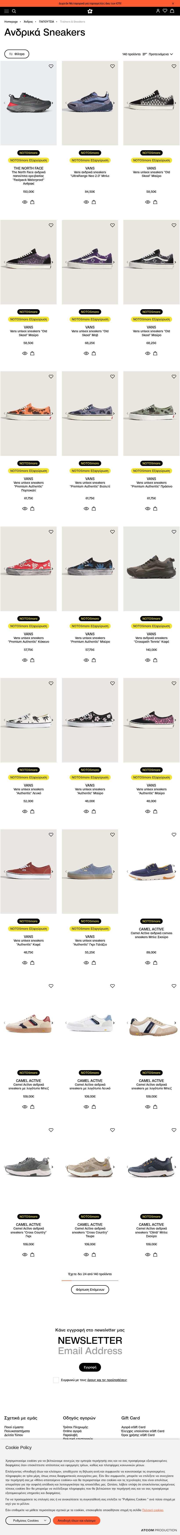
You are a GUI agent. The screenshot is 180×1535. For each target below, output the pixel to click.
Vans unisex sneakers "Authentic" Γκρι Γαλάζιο (90, 942)
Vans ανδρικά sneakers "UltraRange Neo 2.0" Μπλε (90, 174)
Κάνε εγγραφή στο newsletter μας (90, 1330)
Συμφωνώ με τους (94, 1380)
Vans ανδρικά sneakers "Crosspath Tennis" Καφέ (151, 640)
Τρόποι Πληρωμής (75, 1427)
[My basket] (172, 10)
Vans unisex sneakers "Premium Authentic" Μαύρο (90, 640)
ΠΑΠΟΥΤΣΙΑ (46, 21)
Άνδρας (28, 21)
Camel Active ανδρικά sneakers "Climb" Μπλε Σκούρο (151, 1232)
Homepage (11, 21)
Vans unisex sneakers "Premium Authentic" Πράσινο (151, 485)
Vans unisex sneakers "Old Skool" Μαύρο (151, 174)
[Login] (158, 10)
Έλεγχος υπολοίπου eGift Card (142, 1431)
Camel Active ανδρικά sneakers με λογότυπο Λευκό (90, 1087)
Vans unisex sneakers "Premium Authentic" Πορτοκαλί (29, 486)
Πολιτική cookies (153, 1510)
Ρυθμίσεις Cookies (26, 1520)
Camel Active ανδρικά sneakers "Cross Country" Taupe (90, 1232)
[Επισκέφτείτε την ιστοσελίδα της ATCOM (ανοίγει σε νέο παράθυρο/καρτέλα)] (159, 1530)
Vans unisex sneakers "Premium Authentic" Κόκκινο (28, 640)
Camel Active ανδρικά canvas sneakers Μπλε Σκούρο (151, 935)
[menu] (7, 11)
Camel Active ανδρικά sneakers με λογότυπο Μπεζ (29, 1087)
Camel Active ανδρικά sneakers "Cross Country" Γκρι (29, 1232)
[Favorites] (165, 10)
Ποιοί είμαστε (14, 1427)
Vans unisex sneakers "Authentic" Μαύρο (90, 791)
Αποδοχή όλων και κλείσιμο (76, 1520)
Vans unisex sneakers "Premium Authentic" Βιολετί (90, 485)
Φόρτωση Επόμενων (90, 1290)
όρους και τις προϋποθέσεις (107, 1380)
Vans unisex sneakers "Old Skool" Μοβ (90, 333)
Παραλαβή (70, 1435)
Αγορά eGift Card (133, 1427)
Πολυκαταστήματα (17, 1431)
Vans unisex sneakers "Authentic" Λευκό (29, 791)
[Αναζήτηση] (14, 11)
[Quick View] (25, 202)
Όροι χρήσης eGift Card (138, 1435)
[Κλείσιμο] (173, 3)
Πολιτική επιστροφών (78, 1439)
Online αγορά (72, 1431)
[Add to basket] (32, 202)
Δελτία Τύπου (13, 1435)
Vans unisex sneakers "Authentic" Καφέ (29, 942)
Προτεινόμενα (159, 54)
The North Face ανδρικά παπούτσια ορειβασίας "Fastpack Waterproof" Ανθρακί (28, 178)
